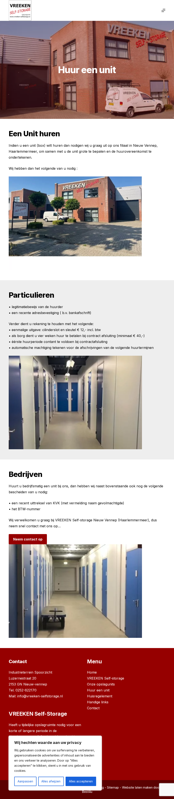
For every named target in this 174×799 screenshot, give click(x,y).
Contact (93, 708)
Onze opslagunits (101, 684)
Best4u (87, 792)
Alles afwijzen (50, 781)
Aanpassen (25, 781)
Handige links (97, 702)
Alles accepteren (81, 781)
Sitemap (113, 787)
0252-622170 (25, 690)
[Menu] (163, 10)
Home (92, 672)
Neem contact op (27, 539)
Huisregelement (99, 696)
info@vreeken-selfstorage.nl (40, 696)
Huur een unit (98, 690)
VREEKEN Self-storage (105, 678)
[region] (55, 763)
